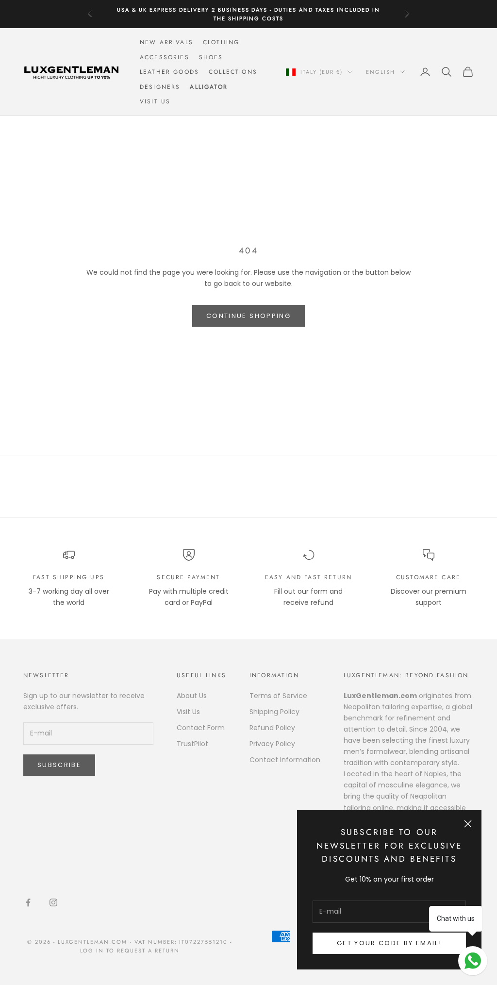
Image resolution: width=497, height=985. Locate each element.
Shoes (211, 57)
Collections (233, 71)
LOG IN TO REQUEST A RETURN (130, 950)
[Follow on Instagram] (53, 902)
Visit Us (155, 101)
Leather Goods (169, 71)
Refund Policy (272, 728)
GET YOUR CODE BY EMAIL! (389, 943)
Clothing (221, 42)
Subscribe (59, 764)
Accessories (164, 57)
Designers (160, 87)
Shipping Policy (274, 712)
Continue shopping (248, 315)
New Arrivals (166, 42)
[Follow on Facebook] (28, 902)
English (380, 72)
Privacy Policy (272, 744)
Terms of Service (278, 696)
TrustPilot (192, 744)
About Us (192, 696)
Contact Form (201, 728)
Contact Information (284, 760)
